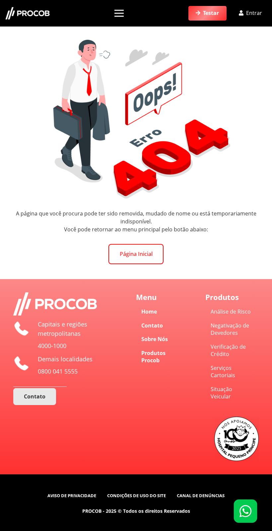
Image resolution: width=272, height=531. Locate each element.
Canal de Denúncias (201, 496)
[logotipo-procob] (27, 13)
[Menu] (119, 13)
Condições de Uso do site (136, 496)
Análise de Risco (231, 311)
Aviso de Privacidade (71, 496)
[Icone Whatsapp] (245, 511)
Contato (152, 325)
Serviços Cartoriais (223, 371)
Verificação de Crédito (228, 350)
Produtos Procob (153, 356)
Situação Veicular (221, 392)
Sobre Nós (154, 339)
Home (149, 311)
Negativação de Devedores (230, 329)
